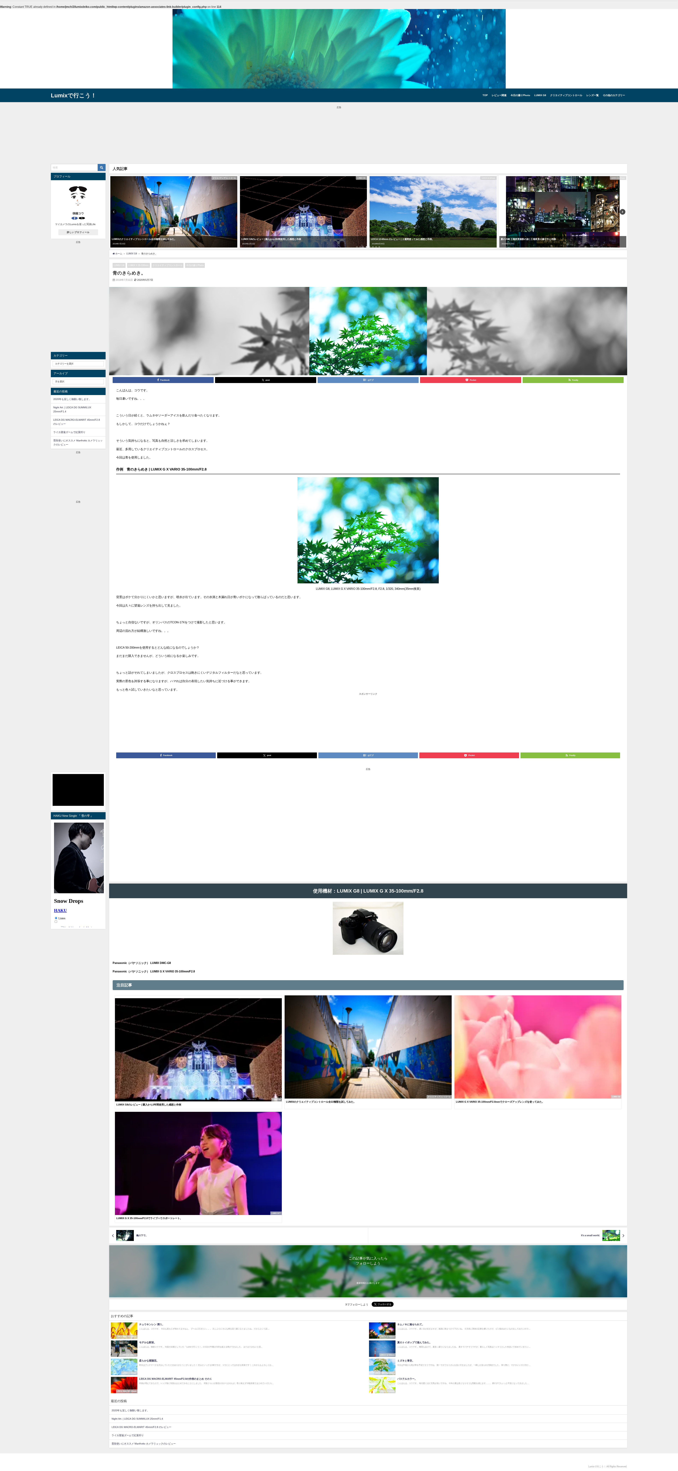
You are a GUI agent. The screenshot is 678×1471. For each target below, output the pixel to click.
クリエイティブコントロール (566, 95)
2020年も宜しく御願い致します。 (130, 1410)
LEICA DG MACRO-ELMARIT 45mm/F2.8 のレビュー (141, 1427)
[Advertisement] (339, 134)
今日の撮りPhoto (520, 95)
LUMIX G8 (540, 95)
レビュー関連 (499, 95)
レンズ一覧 (592, 95)
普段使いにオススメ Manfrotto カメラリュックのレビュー (144, 1443)
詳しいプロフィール (78, 232)
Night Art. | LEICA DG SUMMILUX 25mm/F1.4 (137, 1418)
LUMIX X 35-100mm (138, 265)
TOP (485, 95)
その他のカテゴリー (614, 95)
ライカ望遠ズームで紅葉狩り (128, 1435)
